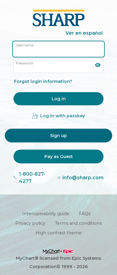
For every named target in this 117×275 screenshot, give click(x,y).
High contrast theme (59, 233)
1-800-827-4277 (32, 177)
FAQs (84, 213)
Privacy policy (30, 223)
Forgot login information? (43, 81)
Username (25, 45)
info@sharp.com (83, 177)
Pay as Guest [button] (58, 156)
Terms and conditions (78, 223)
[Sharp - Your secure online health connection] (58, 18)
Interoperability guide (45, 213)
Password (24, 63)
